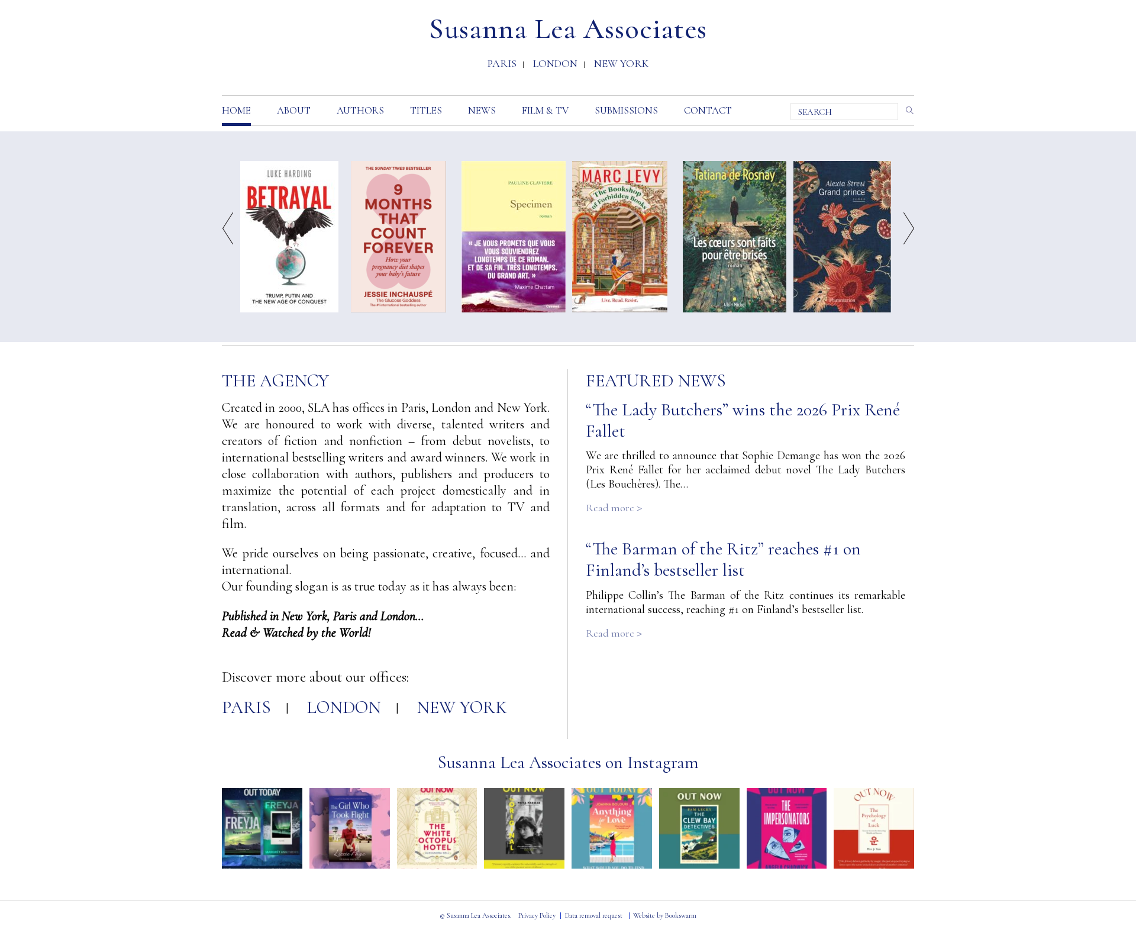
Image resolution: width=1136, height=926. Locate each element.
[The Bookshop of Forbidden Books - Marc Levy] (619, 235)
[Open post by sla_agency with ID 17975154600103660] (437, 828)
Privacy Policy (537, 915)
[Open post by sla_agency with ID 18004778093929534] (699, 828)
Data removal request (593, 915)
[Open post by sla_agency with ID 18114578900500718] (787, 828)
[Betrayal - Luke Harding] (289, 235)
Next (908, 228)
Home (236, 110)
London (555, 64)
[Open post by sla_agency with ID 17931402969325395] (612, 828)
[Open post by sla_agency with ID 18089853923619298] (524, 828)
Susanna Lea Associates (568, 28)
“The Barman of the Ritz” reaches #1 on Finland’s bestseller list (723, 559)
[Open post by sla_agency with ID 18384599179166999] (262, 828)
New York (621, 64)
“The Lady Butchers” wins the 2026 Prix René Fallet (743, 420)
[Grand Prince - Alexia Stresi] (842, 235)
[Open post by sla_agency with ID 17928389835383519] (349, 828)
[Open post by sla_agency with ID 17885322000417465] (874, 828)
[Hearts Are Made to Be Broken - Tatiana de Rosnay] (734, 235)
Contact (708, 110)
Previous (227, 228)
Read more (614, 507)
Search (907, 110)
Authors (360, 110)
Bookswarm (680, 915)
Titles (426, 110)
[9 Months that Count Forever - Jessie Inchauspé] (398, 235)
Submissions (626, 110)
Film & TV (545, 110)
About (294, 110)
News (482, 110)
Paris (502, 64)
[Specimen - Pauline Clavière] (514, 235)
